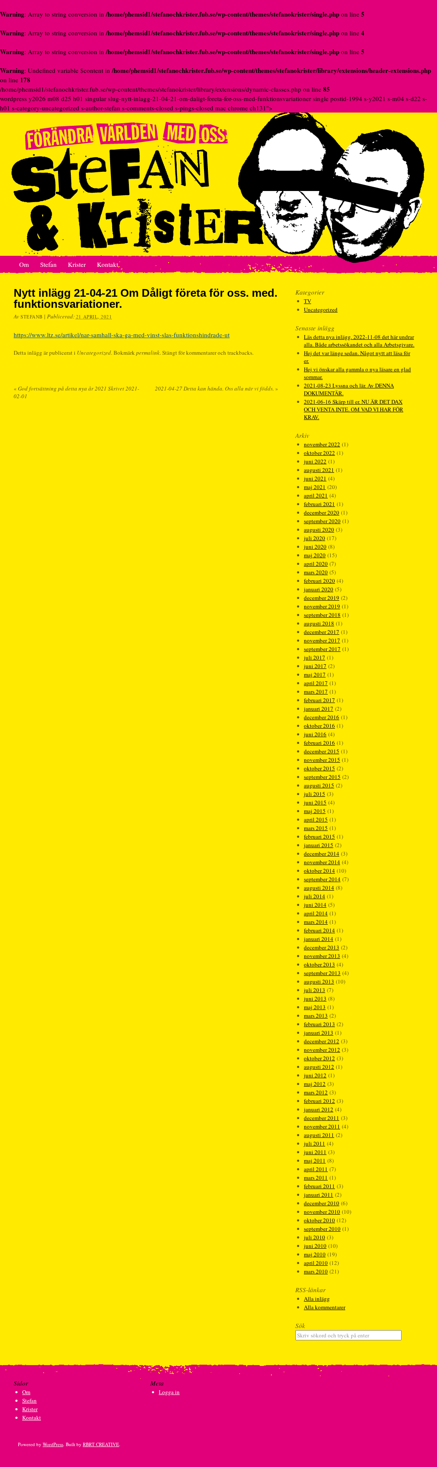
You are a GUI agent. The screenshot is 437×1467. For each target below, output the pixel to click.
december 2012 (321, 1041)
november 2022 (322, 444)
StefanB (31, 316)
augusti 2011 (319, 1135)
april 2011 (316, 1169)
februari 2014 (319, 930)
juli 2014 (314, 896)
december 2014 (321, 853)
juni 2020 (315, 546)
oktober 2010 (319, 1220)
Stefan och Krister (218, 184)
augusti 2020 (319, 529)
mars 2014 (316, 922)
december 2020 (321, 512)
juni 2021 (315, 478)
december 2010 (321, 1203)
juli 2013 (314, 990)
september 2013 (322, 973)
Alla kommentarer (324, 1307)
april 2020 (316, 563)
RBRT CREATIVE (101, 1444)
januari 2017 (318, 708)
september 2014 (322, 879)
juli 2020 (314, 538)
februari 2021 (319, 504)
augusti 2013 (319, 981)
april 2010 (316, 1263)
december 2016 (321, 717)
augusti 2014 (319, 887)
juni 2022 (315, 461)
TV (307, 301)
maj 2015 (315, 811)
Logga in (169, 1392)
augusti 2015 (319, 785)
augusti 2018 (319, 623)
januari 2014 (318, 939)
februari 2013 (319, 1024)
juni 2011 (315, 1152)
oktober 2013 (319, 964)
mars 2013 (316, 1015)
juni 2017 (315, 666)
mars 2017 (316, 691)
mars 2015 (316, 828)
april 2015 (316, 819)
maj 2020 (315, 555)
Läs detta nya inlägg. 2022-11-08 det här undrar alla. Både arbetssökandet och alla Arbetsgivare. (359, 340)
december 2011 (321, 1118)
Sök (300, 1325)
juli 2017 (314, 657)
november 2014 (322, 862)
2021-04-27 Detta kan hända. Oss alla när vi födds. (216, 388)
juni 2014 (315, 905)
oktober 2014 (319, 870)
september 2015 (322, 777)
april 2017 (316, 683)
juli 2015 (314, 794)
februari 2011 (319, 1186)
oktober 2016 (319, 725)
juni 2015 (315, 802)
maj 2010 (315, 1254)
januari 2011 (318, 1194)
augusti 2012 (319, 1067)
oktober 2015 (319, 768)
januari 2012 (318, 1109)
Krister (77, 264)
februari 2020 (319, 580)
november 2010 (322, 1211)
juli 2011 (314, 1143)
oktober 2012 (319, 1058)
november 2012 (322, 1049)
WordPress (53, 1444)
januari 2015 (318, 845)
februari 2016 (319, 743)
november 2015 (322, 760)
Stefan (48, 264)
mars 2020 (316, 572)
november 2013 (322, 956)
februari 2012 (319, 1101)
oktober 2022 (319, 453)
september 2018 (322, 615)
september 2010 (322, 1229)
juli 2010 (314, 1237)
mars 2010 (316, 1271)
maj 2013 (315, 1007)
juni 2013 (315, 998)
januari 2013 (318, 1032)
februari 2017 (319, 700)
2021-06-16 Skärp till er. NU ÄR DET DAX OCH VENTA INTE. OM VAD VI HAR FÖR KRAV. (353, 409)
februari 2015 (319, 836)
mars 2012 (316, 1092)
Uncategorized (94, 352)
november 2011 (322, 1126)
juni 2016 (315, 734)
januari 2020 (318, 589)
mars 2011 (316, 1177)
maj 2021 (315, 487)
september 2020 (322, 521)
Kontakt (107, 264)
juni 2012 (315, 1075)
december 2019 (321, 598)
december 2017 (321, 632)
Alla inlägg (317, 1298)
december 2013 (321, 947)
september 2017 (322, 649)
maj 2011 (315, 1160)
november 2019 (322, 606)
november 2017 (322, 640)
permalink (148, 352)
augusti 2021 (319, 470)
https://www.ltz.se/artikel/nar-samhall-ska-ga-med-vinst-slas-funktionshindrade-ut (122, 334)
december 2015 (321, 751)
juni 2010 (315, 1246)
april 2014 (316, 913)
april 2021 (316, 495)
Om (24, 264)
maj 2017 (315, 674)
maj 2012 (315, 1084)
